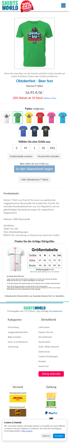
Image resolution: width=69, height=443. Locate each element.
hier (53, 296)
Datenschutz (44, 352)
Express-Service (46, 332)
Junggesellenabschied (18, 332)
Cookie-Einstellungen (48, 356)
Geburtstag (13, 347)
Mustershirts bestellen (48, 156)
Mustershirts (44, 342)
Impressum (44, 366)
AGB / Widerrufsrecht (49, 347)
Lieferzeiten (44, 327)
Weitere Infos (50, 98)
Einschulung (13, 327)
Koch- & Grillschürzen (18, 342)
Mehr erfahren (27, 431)
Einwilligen (59, 436)
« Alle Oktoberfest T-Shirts (34, 180)
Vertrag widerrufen (51, 374)
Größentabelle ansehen (21, 156)
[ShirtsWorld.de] (10, 5)
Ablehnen (46, 436)
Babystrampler (14, 337)
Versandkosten (55, 311)
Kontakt (42, 361)
